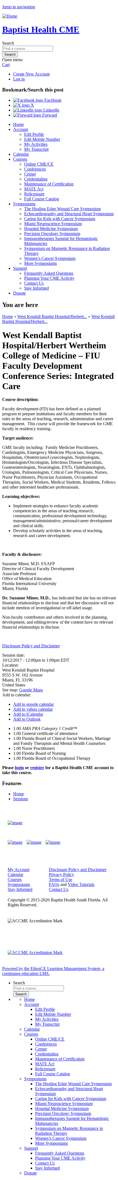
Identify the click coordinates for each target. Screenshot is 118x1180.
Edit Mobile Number (42, 139)
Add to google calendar (33, 704)
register (37, 767)
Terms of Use (60, 879)
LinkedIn (50, 110)
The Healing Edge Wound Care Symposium (62, 208)
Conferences (35, 169)
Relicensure (34, 194)
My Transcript (36, 149)
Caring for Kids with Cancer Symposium (59, 218)
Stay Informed (36, 288)
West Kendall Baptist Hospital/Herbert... (52, 316)
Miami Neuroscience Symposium (53, 223)
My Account (18, 869)
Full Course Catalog (41, 198)
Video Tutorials (81, 884)
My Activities (35, 144)
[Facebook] (15, 842)
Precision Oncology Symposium (52, 233)
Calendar (21, 154)
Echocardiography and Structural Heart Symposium (69, 213)
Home (18, 124)
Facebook (52, 100)
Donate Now (94, 823)
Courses (20, 159)
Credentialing (35, 179)
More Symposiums (40, 263)
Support (20, 268)
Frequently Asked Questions (48, 273)
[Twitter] (34, 842)
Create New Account (31, 74)
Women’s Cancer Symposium (49, 258)
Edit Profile (34, 134)
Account (20, 129)
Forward (49, 115)
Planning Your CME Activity (49, 278)
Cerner (30, 174)
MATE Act (33, 189)
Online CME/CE (39, 164)
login (19, 767)
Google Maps (31, 690)
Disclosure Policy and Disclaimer (31, 645)
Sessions (20, 798)
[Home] (9, 16)
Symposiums (24, 203)
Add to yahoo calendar (33, 709)
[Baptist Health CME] (15, 822)
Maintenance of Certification (49, 184)
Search (8, 43)
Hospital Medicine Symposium (51, 228)
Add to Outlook (27, 719)
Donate (19, 293)
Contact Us (34, 283)
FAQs (54, 884)
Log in (19, 79)
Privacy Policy (61, 874)
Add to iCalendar (28, 714)
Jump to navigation (18, 6)
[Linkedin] (53, 842)
